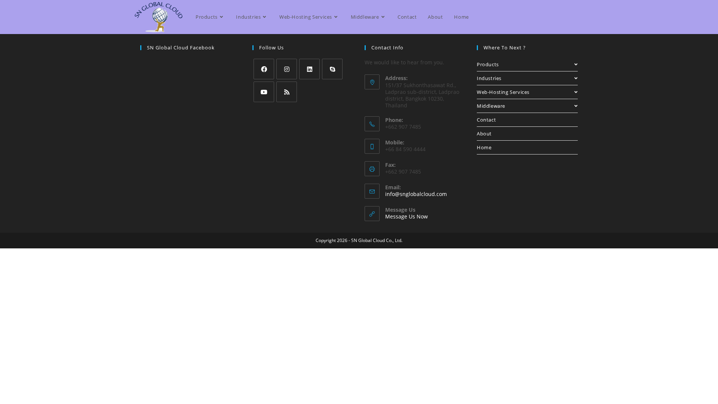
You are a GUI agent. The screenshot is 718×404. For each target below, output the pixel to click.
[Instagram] (286, 69)
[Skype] (332, 69)
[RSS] (286, 92)
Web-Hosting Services (503, 92)
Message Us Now (406, 216)
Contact (486, 119)
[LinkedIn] (309, 69)
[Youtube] (264, 92)
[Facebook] (264, 69)
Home (484, 147)
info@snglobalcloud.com (416, 194)
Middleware (491, 105)
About (484, 133)
